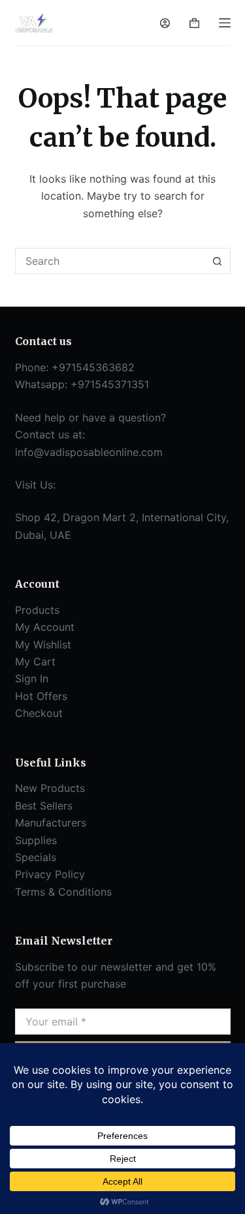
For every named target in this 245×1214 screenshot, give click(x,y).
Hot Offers (41, 696)
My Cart (35, 661)
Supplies (36, 840)
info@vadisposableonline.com (89, 452)
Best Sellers (44, 805)
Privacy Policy (50, 874)
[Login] (165, 23)
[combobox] (110, 261)
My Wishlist (43, 644)
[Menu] (225, 23)
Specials (35, 857)
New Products (50, 788)
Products (37, 609)
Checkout (39, 713)
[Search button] (217, 261)
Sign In (31, 678)
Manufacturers (50, 822)
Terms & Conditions (63, 891)
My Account (44, 626)
